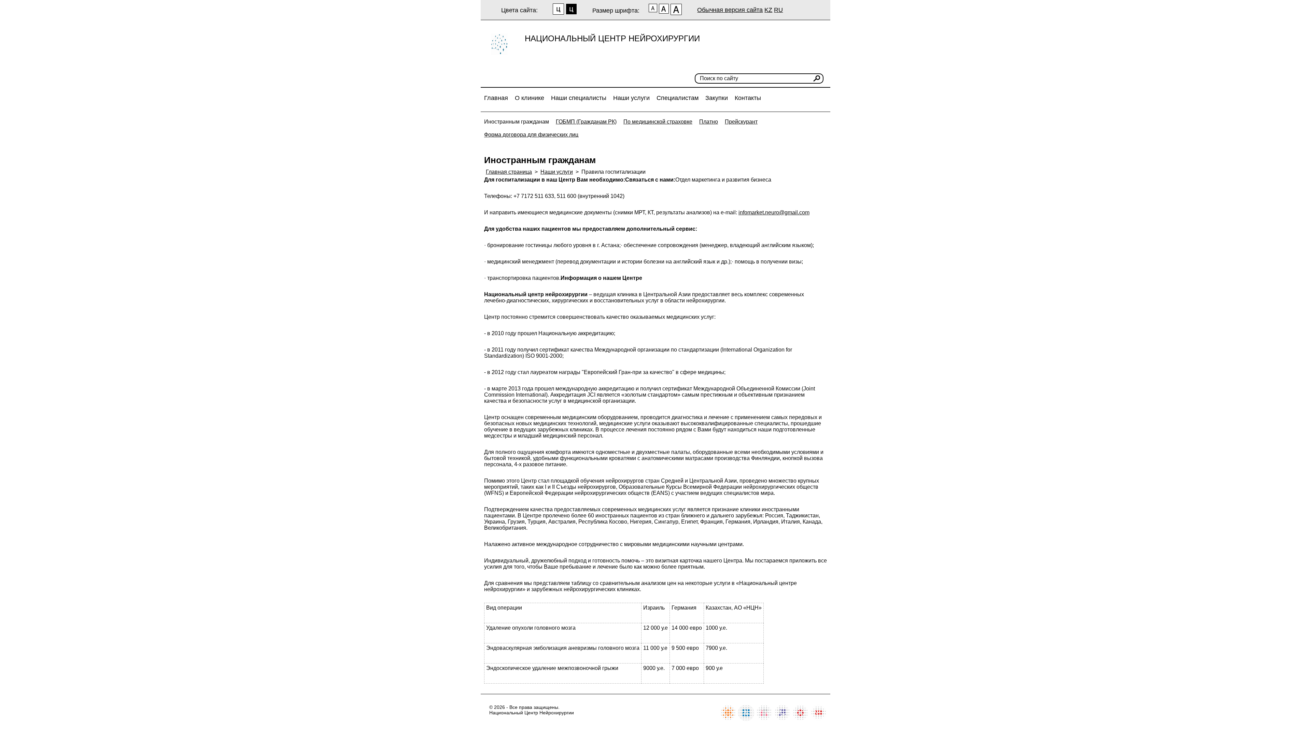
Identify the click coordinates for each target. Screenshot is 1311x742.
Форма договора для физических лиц (531, 135)
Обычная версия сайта (730, 9)
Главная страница (509, 172)
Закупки (716, 98)
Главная (496, 98)
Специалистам (678, 98)
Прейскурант (741, 122)
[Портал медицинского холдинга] (818, 719)
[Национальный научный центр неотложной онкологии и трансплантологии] (800, 719)
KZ (768, 9)
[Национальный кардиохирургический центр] (746, 719)
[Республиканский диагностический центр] (782, 719)
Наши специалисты (578, 98)
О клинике (529, 98)
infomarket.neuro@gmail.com (773, 212)
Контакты (748, 98)
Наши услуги (631, 98)
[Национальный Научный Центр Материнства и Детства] (764, 719)
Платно (708, 122)
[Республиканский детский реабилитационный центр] (728, 719)
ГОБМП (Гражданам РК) (586, 122)
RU (778, 9)
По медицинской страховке (657, 122)
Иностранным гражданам (516, 122)
